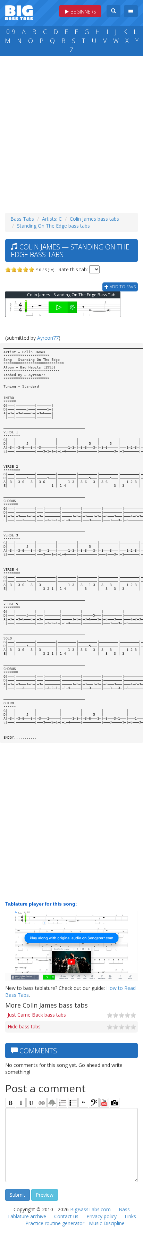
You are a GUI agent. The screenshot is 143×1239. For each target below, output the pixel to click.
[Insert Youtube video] (104, 1103)
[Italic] (21, 1103)
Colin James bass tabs (94, 218)
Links (130, 1216)
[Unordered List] (73, 1103)
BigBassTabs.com (90, 1209)
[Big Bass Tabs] (19, 12)
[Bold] (10, 1103)
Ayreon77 (48, 337)
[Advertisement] (71, 132)
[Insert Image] (52, 1103)
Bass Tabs (22, 218)
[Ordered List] (62, 1103)
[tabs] (94, 1103)
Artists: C (52, 218)
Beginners (82, 11)
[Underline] (31, 1103)
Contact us (66, 1216)
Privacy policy (101, 1216)
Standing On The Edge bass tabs (53, 225)
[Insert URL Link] (42, 1103)
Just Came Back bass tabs (37, 1014)
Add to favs (122, 287)
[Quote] (83, 1103)
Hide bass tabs (24, 1026)
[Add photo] (114, 1103)
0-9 (10, 31)
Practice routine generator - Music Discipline (75, 1223)
